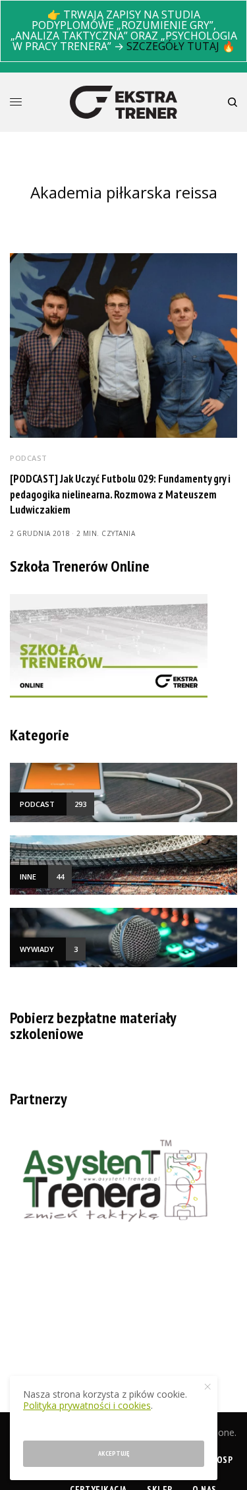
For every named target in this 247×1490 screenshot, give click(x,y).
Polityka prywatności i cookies (87, 1405)
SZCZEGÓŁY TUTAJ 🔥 (180, 46)
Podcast (28, 458)
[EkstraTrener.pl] (123, 102)
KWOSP (218, 1460)
